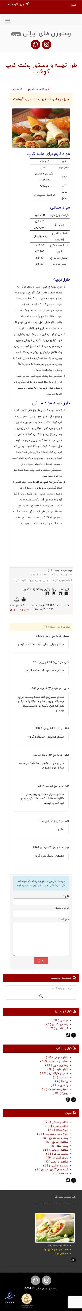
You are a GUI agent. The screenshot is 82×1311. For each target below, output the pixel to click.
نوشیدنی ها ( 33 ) (57, 1154)
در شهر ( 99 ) (60, 1021)
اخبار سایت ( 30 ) (57, 1069)
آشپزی (16, 89)
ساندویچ (35, 574)
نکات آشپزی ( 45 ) (57, 1158)
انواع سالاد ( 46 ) (58, 1130)
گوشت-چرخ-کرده (62, 580)
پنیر (45, 580)
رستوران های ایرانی (45, 1289)
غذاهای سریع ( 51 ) (56, 1142)
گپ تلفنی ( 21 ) (58, 1028)
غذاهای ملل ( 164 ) (56, 1126)
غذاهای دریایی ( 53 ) (55, 1150)
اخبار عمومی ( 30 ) (57, 1057)
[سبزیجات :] (55, 1228)
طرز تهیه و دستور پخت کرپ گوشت (41, 99)
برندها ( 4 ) (61, 1081)
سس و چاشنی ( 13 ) (55, 1166)
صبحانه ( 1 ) (60, 1174)
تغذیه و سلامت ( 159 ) (54, 1061)
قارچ (23, 580)
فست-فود (49, 574)
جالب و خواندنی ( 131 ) (54, 1073)
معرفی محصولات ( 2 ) (55, 1089)
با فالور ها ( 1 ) (59, 1085)
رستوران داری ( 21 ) (56, 1065)
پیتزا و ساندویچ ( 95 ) (55, 1138)
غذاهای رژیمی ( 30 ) (56, 1162)
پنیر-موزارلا (34, 580)
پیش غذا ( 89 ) (59, 1146)
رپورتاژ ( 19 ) (60, 1093)
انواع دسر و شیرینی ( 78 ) (52, 1134)
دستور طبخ (61, 1253)
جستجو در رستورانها (56, 1249)
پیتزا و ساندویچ (38, 89)
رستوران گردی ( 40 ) (56, 1024)
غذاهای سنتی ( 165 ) (55, 1122)
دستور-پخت (65, 574)
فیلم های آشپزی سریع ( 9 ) (51, 1170)
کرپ (16, 580)
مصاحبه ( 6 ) (60, 1077)
